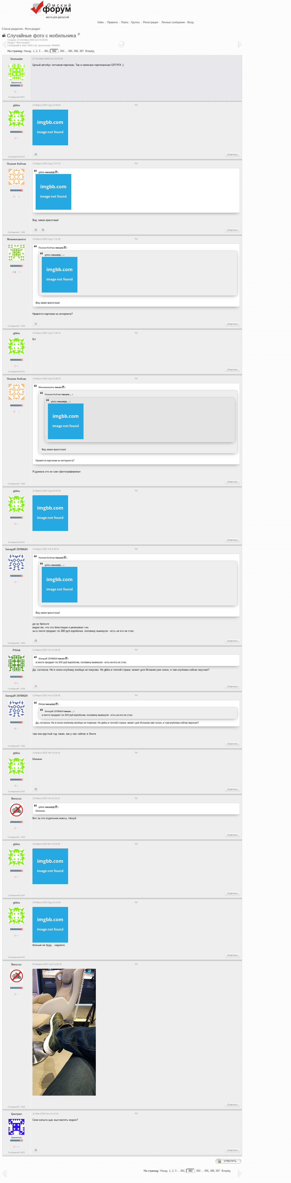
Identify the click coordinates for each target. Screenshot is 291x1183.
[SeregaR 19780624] (43, 230)
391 (46, 51)
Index (100, 22)
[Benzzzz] (35, 789)
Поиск (124, 22)
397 (82, 51)
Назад (27, 51)
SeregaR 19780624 (16, 549)
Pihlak (16, 650)
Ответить (232, 154)
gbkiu (16, 105)
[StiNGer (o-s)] (35, 1150)
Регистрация (150, 22)
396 (76, 51)
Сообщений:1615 (16, 1152)
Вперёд (89, 51)
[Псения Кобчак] (35, 154)
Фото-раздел (32, 28)
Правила (112, 22)
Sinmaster (16, 58)
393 (62, 51)
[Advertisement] (104, 82)
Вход (190, 22)
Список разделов (12, 28)
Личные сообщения (173, 22)
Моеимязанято (16, 239)
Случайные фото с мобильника (41, 35)
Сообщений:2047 (16, 97)
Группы (135, 22)
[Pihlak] (35, 641)
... (62, 255)
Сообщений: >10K (16, 232)
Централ (16, 1113)
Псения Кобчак (16, 163)
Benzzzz (16, 798)
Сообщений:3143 (16, 157)
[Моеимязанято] (35, 230)
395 (70, 51)
